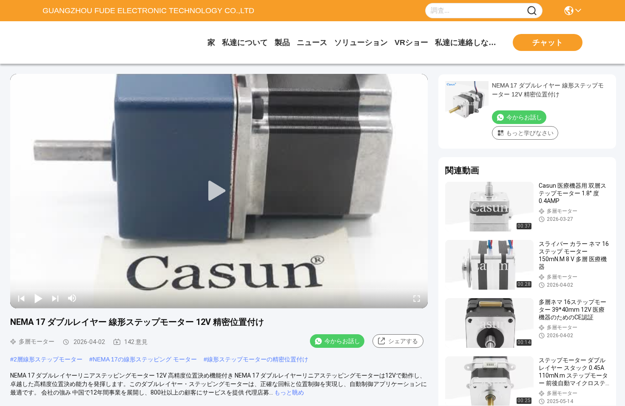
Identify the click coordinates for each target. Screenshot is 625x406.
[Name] (532, 11)
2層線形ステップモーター (48, 359)
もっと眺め (289, 392)
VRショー (411, 42)
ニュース (312, 42)
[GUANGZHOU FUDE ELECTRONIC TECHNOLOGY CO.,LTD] (89, 42)
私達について (245, 42)
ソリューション (361, 42)
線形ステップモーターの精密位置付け (257, 359)
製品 (282, 42)
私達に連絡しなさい (467, 42)
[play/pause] (38, 298)
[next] (55, 298)
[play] (219, 191)
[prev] (21, 298)
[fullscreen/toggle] (416, 298)
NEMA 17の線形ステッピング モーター (145, 359)
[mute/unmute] (72, 298)
